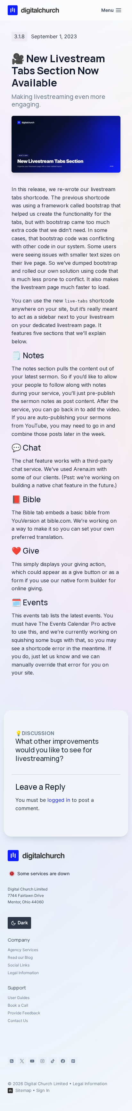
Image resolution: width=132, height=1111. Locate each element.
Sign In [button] (43, 1090)
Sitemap (23, 1090)
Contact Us (18, 1020)
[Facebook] (63, 1061)
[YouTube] (32, 1061)
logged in (58, 800)
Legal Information (23, 972)
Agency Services (23, 949)
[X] (22, 1061)
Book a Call (18, 1005)
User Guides (18, 997)
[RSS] (12, 1061)
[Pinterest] (73, 1061)
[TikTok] (53, 1061)
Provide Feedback (24, 1012)
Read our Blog (20, 957)
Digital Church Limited (46, 1083)
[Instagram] (42, 1061)
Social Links (18, 965)
